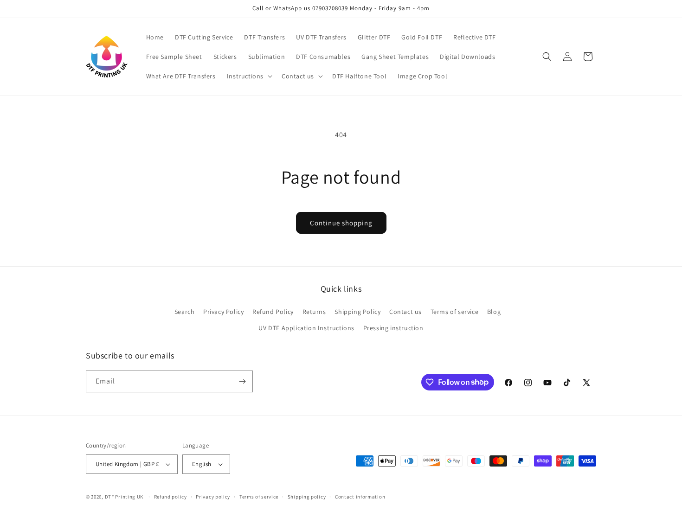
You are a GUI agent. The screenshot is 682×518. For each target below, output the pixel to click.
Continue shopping (341, 222)
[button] (248, 76)
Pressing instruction (393, 328)
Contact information (360, 496)
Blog (494, 311)
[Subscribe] (242, 381)
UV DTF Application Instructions (306, 328)
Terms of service (455, 311)
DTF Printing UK (124, 496)
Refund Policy (273, 311)
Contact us (405, 311)
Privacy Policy (223, 311)
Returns (314, 311)
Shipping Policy (357, 311)
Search (184, 311)
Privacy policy (213, 496)
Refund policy (170, 496)
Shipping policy (307, 496)
